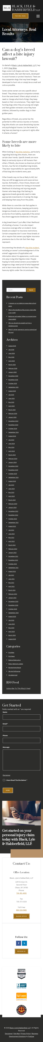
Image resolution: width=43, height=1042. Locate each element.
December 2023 (13, 466)
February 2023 (12, 504)
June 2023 (11, 489)
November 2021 (13, 560)
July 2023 (11, 485)
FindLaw (31, 1036)
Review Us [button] (21, 951)
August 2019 (12, 639)
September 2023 (13, 477)
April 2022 (11, 541)
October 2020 (12, 609)
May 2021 (11, 583)
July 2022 (11, 530)
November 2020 (13, 605)
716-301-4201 (21, 893)
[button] (38, 16)
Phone (5, 735)
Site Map (17, 1033)
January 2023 (12, 507)
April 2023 (11, 496)
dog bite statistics (23, 152)
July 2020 (11, 620)
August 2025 (12, 391)
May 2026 (11, 357)
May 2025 (11, 402)
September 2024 (13, 432)
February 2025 (12, 413)
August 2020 (12, 616)
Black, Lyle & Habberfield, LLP (24, 65)
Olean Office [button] (21, 916)
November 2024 (13, 425)
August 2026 (12, 346)
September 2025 (13, 387)
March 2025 (12, 410)
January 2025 (12, 417)
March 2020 (12, 635)
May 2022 (11, 537)
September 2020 (13, 613)
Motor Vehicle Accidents (15, 664)
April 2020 (11, 631)
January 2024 (12, 462)
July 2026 (11, 350)
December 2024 (13, 421)
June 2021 (11, 579)
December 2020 (13, 601)
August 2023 (12, 481)
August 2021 (12, 571)
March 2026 (12, 365)
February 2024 (12, 459)
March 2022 (12, 545)
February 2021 (12, 594)
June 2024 (11, 444)
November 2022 (13, 515)
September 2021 (13, 568)
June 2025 (11, 398)
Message (6, 747)
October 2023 (12, 474)
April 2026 (11, 361)
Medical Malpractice (14, 660)
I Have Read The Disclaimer (16, 780)
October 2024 (12, 428)
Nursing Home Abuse (14, 667)
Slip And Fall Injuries (14, 671)
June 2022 (11, 534)
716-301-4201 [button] (20, 16)
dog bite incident (32, 247)
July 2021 (11, 575)
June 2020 (11, 624)
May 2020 (11, 628)
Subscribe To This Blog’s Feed (18, 688)
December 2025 (13, 376)
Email (5, 724)
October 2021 (12, 564)
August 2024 (12, 436)
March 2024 (12, 455)
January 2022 (12, 553)
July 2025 (11, 395)
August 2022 (12, 526)
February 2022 (12, 549)
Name (5, 712)
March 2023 (12, 500)
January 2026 (12, 372)
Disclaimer (6, 775)
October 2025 (12, 383)
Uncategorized (12, 675)
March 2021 (11, 590)
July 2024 (11, 440)
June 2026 (11, 353)
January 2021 (12, 598)
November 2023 (13, 470)
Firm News (11, 656)
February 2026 (12, 368)
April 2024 (11, 451)
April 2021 (11, 586)
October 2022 (12, 519)
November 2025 (13, 380)
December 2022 (13, 511)
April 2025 (11, 406)
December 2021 (13, 556)
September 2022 (13, 522)
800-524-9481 (21, 910)
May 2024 (11, 447)
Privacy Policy (26, 1033)
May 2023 (11, 492)
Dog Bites (13, 68)
